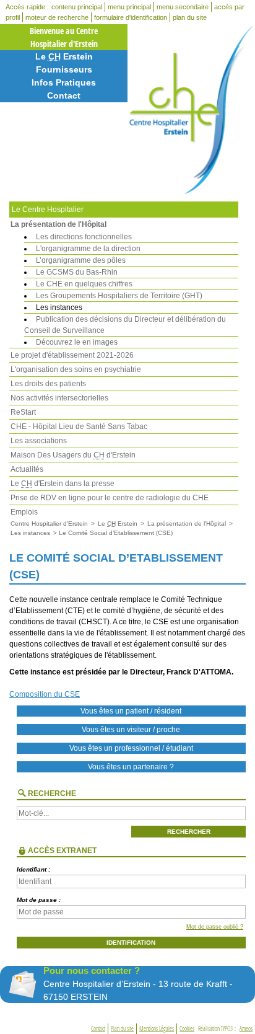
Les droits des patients (48, 383)
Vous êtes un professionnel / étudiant (131, 748)
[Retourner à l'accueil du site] (191, 110)
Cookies (186, 1029)
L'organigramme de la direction (88, 248)
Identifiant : (33, 869)
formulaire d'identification (130, 17)
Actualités (27, 469)
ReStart (23, 412)
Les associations (39, 440)
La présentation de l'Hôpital (58, 224)
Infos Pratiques (64, 82)
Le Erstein (64, 56)
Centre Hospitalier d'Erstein (49, 523)
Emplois (24, 512)
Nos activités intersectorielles (59, 398)
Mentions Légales (156, 1029)
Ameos (246, 1029)
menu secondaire (183, 7)
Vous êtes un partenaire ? (131, 766)
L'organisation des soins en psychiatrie (76, 369)
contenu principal (76, 7)
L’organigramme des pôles (81, 260)
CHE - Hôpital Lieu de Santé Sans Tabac (79, 426)
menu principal (129, 7)
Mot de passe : (39, 899)
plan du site (190, 17)
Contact (63, 95)
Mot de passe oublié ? (214, 927)
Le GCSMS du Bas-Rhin (77, 272)
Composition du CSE (44, 694)
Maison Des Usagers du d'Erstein (73, 455)
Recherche (52, 793)
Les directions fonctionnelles (84, 236)
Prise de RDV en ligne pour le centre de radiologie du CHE (110, 497)
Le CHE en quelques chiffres (84, 284)
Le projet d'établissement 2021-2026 (72, 355)
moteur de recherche (57, 17)
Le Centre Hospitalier (48, 209)
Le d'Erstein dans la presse (63, 483)
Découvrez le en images (77, 342)
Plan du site (122, 1029)
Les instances (59, 307)
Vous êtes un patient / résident (130, 711)
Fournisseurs (64, 69)
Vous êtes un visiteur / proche (131, 729)
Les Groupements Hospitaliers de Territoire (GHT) (119, 295)
